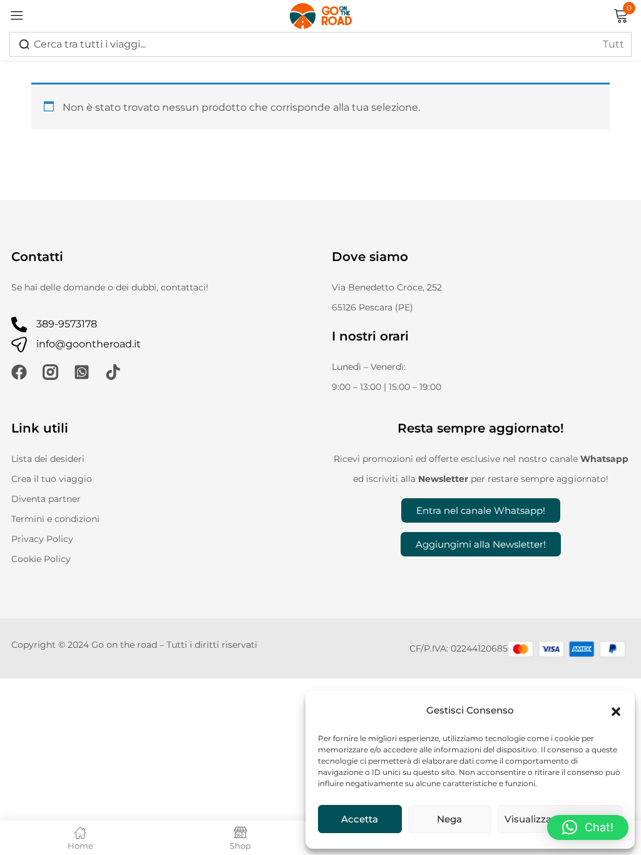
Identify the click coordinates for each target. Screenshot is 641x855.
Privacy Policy (42, 539)
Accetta (359, 819)
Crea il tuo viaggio (51, 478)
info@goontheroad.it (88, 344)
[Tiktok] (113, 372)
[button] (616, 710)
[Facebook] (19, 372)
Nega (449, 819)
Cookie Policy (41, 559)
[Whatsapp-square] (82, 372)
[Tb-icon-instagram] (50, 372)
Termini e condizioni (55, 519)
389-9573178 (66, 324)
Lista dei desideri (48, 458)
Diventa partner (46, 498)
